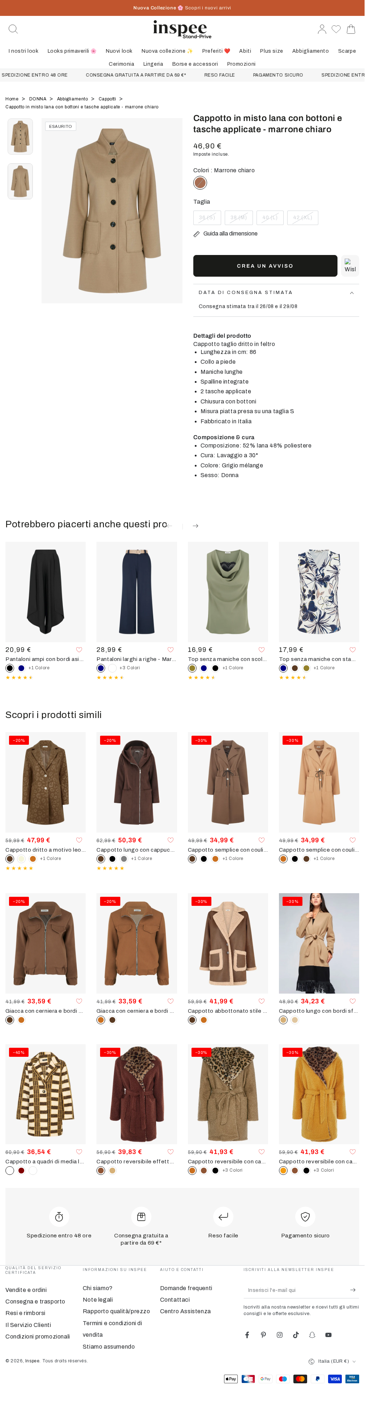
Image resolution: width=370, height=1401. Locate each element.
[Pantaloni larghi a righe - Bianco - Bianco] (112, 668)
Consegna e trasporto (35, 1301)
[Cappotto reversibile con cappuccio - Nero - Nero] (215, 1170)
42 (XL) (305, 220)
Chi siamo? (98, 1288)
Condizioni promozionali (37, 1336)
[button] (13, 29)
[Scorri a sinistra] (51, 220)
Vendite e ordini (26, 1290)
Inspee (32, 1360)
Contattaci (175, 1300)
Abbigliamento (73, 98)
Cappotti (108, 98)
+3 (130, 667)
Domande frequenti (186, 1288)
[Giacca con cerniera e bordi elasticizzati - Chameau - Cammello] (21, 1020)
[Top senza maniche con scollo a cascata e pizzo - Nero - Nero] (215, 668)
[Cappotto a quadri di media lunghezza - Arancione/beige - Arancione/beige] (33, 1170)
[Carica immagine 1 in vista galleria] (20, 136)
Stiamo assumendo (109, 1347)
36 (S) (210, 220)
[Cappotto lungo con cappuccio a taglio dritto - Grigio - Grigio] (124, 859)
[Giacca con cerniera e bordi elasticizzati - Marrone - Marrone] (112, 1020)
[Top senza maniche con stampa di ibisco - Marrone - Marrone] (295, 668)
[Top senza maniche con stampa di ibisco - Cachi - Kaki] (306, 668)
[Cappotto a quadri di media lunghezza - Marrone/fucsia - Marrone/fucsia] (21, 1170)
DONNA (38, 98)
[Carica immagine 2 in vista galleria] (20, 181)
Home (12, 98)
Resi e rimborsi (25, 1313)
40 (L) (273, 220)
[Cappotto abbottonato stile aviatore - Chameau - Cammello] (203, 1020)
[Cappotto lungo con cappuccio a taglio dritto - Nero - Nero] (112, 859)
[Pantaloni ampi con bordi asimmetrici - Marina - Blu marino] (21, 668)
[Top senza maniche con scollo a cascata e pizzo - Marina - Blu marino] (203, 668)
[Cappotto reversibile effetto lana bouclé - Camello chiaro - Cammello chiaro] (112, 1170)
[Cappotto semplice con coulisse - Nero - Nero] (203, 859)
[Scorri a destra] (173, 220)
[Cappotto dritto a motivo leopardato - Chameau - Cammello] (33, 859)
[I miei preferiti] (336, 29)
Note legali (98, 1300)
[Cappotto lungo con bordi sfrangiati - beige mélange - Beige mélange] (295, 1020)
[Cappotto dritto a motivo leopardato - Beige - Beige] (21, 859)
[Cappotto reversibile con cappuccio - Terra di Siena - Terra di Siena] (203, 1170)
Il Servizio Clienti (28, 1325)
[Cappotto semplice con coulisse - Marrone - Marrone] (306, 859)
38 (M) (241, 220)
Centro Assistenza (185, 1311)
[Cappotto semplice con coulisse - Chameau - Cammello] (215, 859)
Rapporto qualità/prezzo (116, 1311)
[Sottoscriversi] (354, 1290)
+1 (39, 667)
